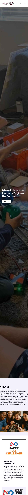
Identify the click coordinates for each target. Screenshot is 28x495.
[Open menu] (17, 3)
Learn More (6, 201)
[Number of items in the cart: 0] (25, 3)
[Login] (20, 3)
